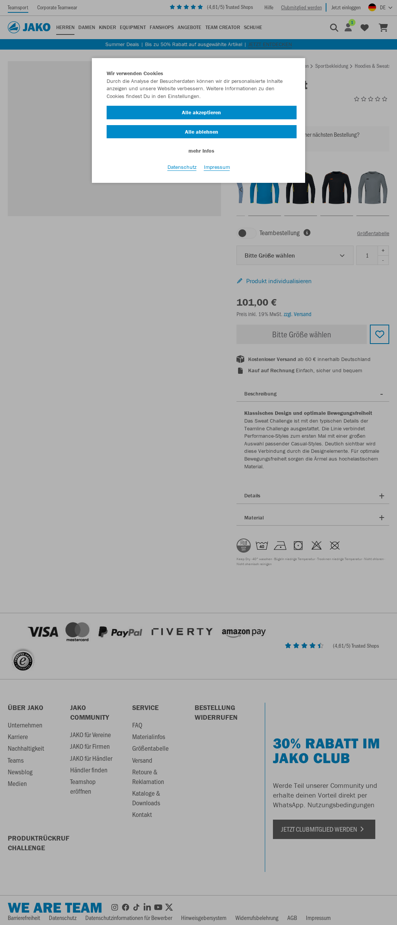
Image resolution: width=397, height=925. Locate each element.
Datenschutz (182, 166)
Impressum (217, 166)
